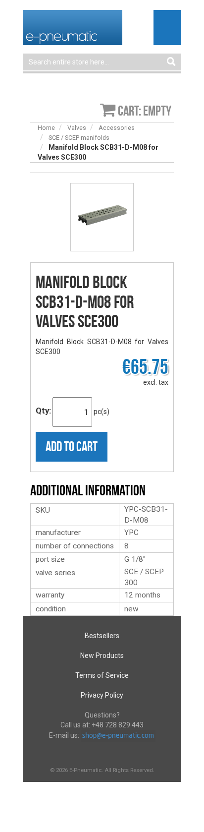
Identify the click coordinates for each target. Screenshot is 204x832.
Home (46, 127)
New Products (102, 655)
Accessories (117, 127)
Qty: (43, 411)
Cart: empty (144, 111)
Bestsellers (102, 636)
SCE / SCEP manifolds (79, 137)
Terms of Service (102, 675)
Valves (76, 127)
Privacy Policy (102, 695)
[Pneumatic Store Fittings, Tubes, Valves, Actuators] (72, 27)
